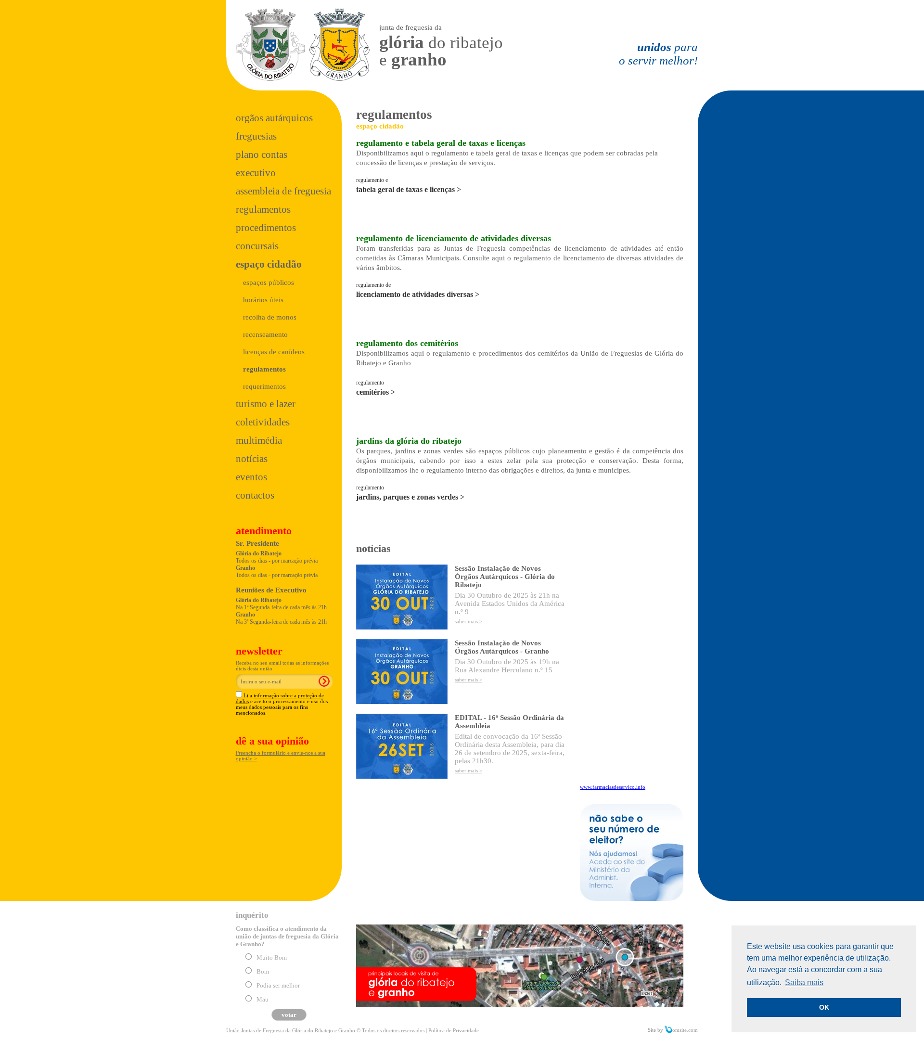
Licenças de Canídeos (274, 352)
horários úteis (263, 300)
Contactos (255, 495)
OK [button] (824, 1007)
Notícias (252, 458)
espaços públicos (268, 282)
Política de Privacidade (453, 1030)
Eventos (251, 477)
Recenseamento (265, 334)
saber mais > (468, 621)
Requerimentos (264, 386)
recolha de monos (269, 317)
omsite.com (685, 1030)
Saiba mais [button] (804, 982)
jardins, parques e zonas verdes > (410, 497)
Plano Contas (261, 154)
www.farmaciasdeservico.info (612, 787)
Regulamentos (263, 209)
